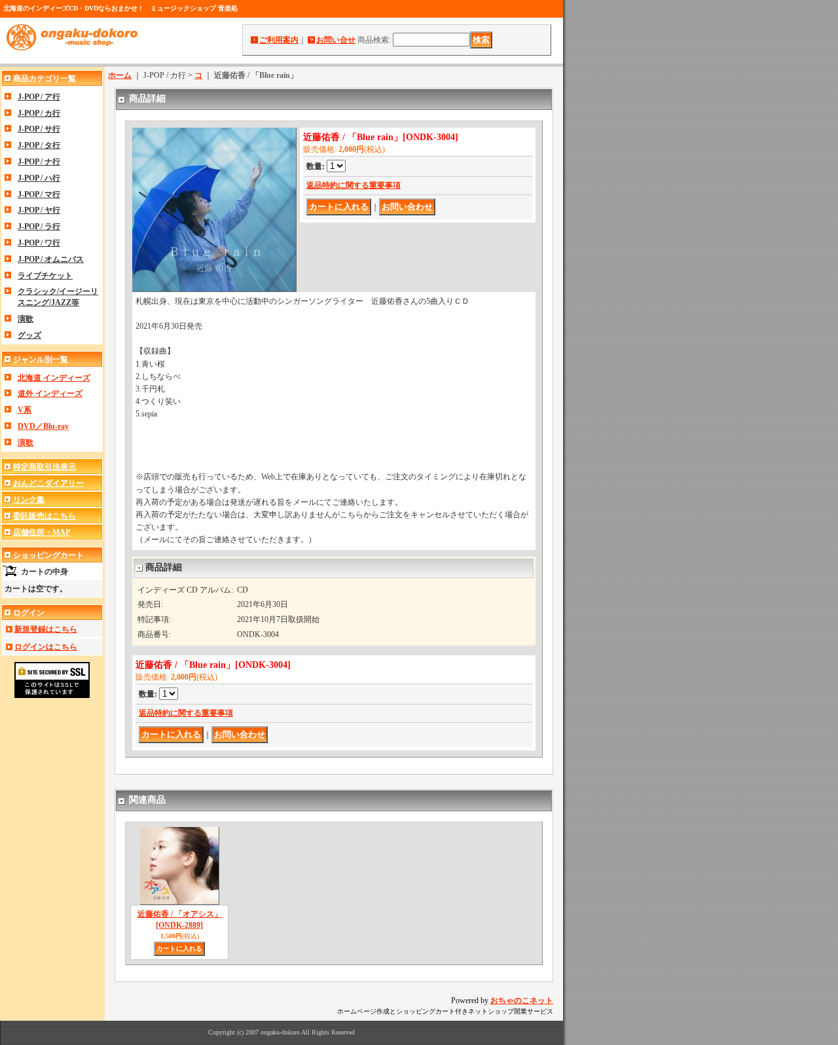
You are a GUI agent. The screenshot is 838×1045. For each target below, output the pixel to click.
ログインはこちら (45, 646)
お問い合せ (335, 40)
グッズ (29, 335)
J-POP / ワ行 (39, 243)
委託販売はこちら (44, 516)
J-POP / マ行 (39, 194)
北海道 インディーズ (54, 377)
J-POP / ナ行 (39, 161)
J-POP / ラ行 (39, 226)
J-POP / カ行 (39, 113)
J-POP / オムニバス (51, 259)
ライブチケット (45, 275)
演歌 (25, 318)
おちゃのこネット (521, 1000)
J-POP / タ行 (39, 145)
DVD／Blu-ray (43, 426)
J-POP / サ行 (39, 129)
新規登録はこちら (45, 629)
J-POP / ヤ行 (39, 210)
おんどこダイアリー (48, 483)
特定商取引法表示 (44, 466)
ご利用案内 (279, 40)
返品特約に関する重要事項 (353, 185)
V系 (24, 409)
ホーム (120, 75)
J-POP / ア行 (39, 96)
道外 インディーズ (50, 393)
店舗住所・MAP (41, 532)
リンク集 (29, 499)
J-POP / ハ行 (39, 178)
